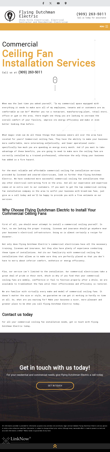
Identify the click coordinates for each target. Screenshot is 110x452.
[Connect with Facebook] (43, 3)
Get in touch (55, 385)
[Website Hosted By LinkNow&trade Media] (16, 440)
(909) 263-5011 (92, 14)
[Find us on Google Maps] (66, 3)
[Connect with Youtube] (58, 3)
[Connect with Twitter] (51, 3)
